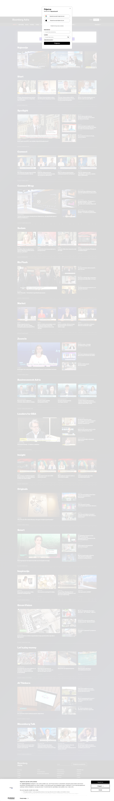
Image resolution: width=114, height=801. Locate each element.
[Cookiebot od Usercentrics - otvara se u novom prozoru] (11, 798)
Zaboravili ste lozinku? (48, 39)
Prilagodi (100, 786)
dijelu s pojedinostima (26, 795)
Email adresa (47, 29)
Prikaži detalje (23, 798)
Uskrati (100, 790)
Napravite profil (54, 11)
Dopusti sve (100, 782)
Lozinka (46, 34)
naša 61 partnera (26, 783)
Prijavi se (57, 43)
